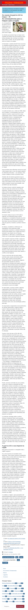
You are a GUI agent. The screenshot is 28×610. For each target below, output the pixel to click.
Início (4, 568)
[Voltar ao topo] (25, 607)
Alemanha (19, 598)
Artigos (11, 552)
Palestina (12, 588)
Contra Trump (18, 601)
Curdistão (5, 562)
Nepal (9, 591)
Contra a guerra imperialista (9, 560)
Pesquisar (20, 606)
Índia (3, 591)
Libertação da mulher (17, 593)
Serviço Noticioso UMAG (8, 557)
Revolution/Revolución (13, 585)
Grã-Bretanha (5, 593)
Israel (3, 596)
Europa (10, 601)
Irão (18, 560)
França (3, 601)
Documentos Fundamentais (10, 570)
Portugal (4, 588)
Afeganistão (17, 591)
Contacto (5, 577)
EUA (17, 557)
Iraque (21, 557)
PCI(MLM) (4, 598)
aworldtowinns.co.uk (8, 11)
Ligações (5, 574)
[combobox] (9, 606)
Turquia (12, 598)
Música (5, 572)
